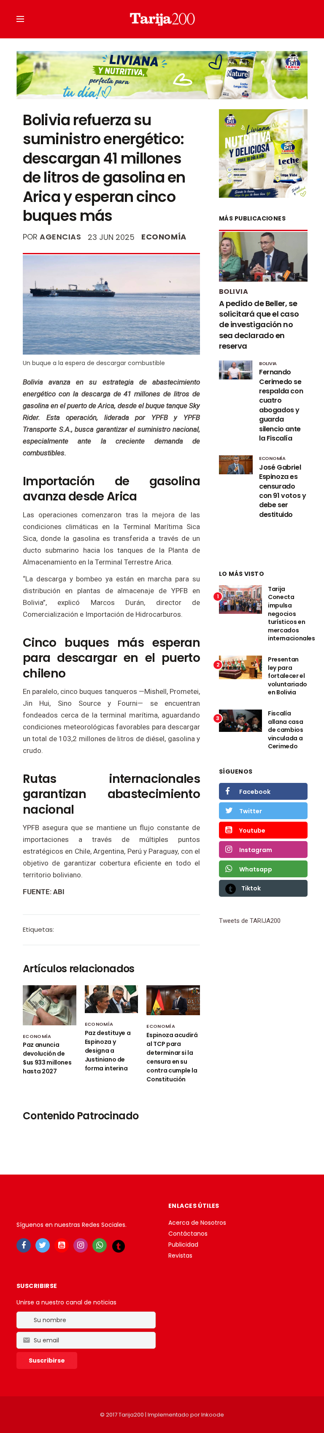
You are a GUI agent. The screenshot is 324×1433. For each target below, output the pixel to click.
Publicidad (183, 1244)
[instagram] (80, 1245)
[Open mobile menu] (20, 19)
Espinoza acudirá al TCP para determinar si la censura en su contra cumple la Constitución (171, 1057)
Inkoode (212, 1415)
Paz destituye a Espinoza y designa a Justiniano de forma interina (108, 1051)
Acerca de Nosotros (197, 1222)
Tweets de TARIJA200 (250, 921)
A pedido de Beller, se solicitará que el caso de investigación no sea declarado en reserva (259, 324)
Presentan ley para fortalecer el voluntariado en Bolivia (287, 675)
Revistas (180, 1255)
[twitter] (42, 1245)
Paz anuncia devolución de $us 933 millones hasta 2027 (47, 1057)
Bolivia (233, 291)
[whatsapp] (99, 1245)
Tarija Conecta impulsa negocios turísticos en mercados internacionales (291, 614)
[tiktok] (118, 1246)
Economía (163, 236)
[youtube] (61, 1245)
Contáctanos (188, 1233)
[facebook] (23, 1245)
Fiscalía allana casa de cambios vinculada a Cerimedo (285, 729)
